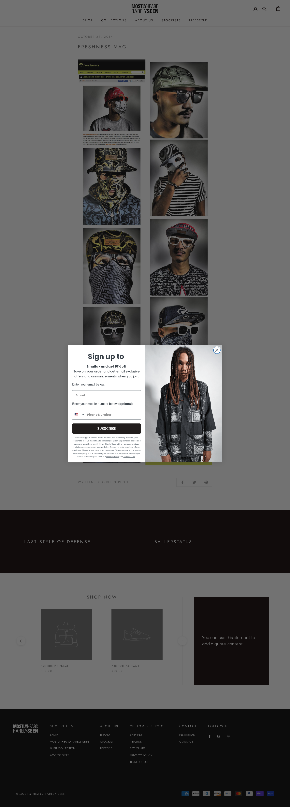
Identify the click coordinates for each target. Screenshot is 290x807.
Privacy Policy (112, 456)
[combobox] (78, 414)
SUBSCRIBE (106, 428)
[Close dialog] (216, 350)
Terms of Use (129, 456)
